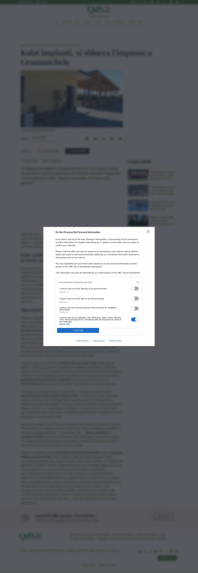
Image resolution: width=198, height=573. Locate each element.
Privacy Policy (115, 341)
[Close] (149, 232)
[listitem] (99, 282)
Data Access (99, 341)
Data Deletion (82, 341)
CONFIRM (78, 330)
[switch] (135, 288)
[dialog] (99, 286)
